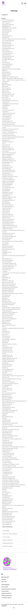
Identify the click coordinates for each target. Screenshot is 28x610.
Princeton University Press (10, 383)
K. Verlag (5, 243)
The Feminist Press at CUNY (10, 459)
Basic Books (6, 72)
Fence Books (6, 168)
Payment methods (7, 540)
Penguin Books (7, 355)
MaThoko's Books (8, 281)
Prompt (5, 387)
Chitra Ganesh (6, 118)
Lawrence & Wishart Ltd (9, 265)
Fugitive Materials (7, 183)
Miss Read (5, 296)
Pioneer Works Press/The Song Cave (13, 375)
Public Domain (7, 388)
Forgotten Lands (7, 178)
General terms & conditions (10, 534)
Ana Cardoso (6, 42)
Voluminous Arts (7, 499)
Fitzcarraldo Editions (8, 170)
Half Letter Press (7, 205)
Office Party (6, 336)
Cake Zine (5, 102)
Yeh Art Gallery (7, 522)
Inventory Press (7, 235)
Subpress (5, 440)
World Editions (7, 515)
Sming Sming (6, 420)
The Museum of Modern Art (10, 464)
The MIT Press (7, 462)
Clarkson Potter (7, 121)
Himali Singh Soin (7, 221)
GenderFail (6, 191)
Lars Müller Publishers (9, 263)
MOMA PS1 (6, 300)
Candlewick (6, 105)
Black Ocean (6, 88)
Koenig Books (6, 252)
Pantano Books (7, 350)
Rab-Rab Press (7, 394)
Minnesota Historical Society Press (12, 293)
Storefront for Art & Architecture (11, 439)
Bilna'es (5, 86)
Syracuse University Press (10, 448)
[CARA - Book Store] (4, 3)
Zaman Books (6, 524)
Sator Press (6, 405)
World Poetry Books (8, 516)
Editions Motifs (7, 157)
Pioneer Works (7, 374)
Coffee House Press (8, 124)
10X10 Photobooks (8, 20)
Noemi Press (6, 323)
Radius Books (6, 396)
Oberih (5, 334)
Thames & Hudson (8, 455)
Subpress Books (7, 442)
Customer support (8, 546)
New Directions (7, 315)
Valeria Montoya (7, 488)
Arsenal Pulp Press (8, 56)
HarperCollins (6, 208)
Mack (4, 276)
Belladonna (6, 75)
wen (4, 507)
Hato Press (6, 211)
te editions (5, 451)
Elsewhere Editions (8, 159)
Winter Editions (7, 513)
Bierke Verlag (6, 85)
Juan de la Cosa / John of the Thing (12, 241)
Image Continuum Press (9, 225)
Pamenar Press (7, 349)
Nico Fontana (6, 320)
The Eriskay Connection (9, 458)
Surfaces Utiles (7, 443)
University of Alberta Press (10, 480)
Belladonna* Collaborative (10, 77)
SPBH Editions (6, 432)
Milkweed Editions (7, 290)
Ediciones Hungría (8, 154)
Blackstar (5, 91)
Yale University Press (8, 521)
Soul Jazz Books (7, 431)
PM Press (5, 377)
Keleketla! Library (7, 246)
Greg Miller (6, 195)
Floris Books (6, 173)
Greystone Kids (7, 198)
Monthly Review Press (9, 303)
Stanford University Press (10, 436)
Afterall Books (6, 31)
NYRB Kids (5, 331)
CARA (4, 108)
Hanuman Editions (8, 206)
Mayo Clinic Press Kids (9, 284)
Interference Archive (8, 233)
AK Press (5, 32)
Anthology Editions (8, 48)
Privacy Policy (6, 537)
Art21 (4, 61)
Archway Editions (7, 53)
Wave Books (6, 504)
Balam (4, 70)
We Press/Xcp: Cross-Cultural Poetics (13, 505)
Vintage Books (7, 496)
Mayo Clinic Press (7, 282)
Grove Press (6, 203)
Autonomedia (6, 66)
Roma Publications (8, 402)
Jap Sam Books (7, 238)
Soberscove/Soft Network (10, 423)
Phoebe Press (6, 366)
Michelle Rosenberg (8, 289)
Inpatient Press (7, 228)
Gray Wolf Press (7, 194)
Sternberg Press (7, 437)
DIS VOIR (5, 151)
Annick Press (6, 47)
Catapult (5, 111)
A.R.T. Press (6, 23)
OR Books (5, 341)
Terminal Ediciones (8, 453)
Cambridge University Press (10, 104)
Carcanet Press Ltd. (8, 110)
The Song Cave (7, 469)
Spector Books (7, 434)
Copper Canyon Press (9, 135)
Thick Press (6, 470)
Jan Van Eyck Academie (9, 236)
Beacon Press (6, 74)
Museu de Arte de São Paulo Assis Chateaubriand (11, 310)
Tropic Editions (7, 473)
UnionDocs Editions (8, 478)
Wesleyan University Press (10, 511)
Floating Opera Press (8, 172)
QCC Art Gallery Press (8, 393)
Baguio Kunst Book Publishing (11, 69)
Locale (4, 271)
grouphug (5, 202)
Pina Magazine (7, 371)
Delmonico (6, 146)
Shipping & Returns (8, 543)
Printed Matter (7, 385)
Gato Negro (6, 189)
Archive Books (6, 51)
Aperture (5, 50)
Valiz (4, 489)
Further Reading (7, 184)
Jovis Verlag (6, 240)
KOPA (4, 254)
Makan (5, 279)
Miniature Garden (7, 292)
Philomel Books (7, 364)
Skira (4, 418)
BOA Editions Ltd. (7, 96)
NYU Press (6, 333)
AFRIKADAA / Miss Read (9, 28)
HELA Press (6, 217)
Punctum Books (7, 390)
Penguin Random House (9, 358)
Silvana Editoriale (7, 417)
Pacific (4, 345)
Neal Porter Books (8, 314)
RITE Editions (6, 399)
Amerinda (5, 37)
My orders (4, 581)
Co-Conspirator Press (9, 123)
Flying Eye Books (7, 175)
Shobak (5, 413)
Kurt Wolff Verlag (7, 260)
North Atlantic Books (8, 325)
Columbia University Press (10, 129)
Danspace (5, 140)
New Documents (7, 317)
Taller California (7, 450)
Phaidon (5, 363)
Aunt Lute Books (7, 64)
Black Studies (6, 89)
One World (6, 338)
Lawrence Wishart (7, 266)
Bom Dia (5, 97)
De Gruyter (6, 145)
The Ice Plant (6, 461)
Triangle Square (7, 472)
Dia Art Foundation (8, 149)
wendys (5, 510)
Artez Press (6, 62)
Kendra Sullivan (7, 247)
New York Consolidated (9, 319)
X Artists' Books (7, 519)
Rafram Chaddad (7, 398)
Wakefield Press (7, 500)
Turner (5, 475)
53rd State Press (7, 21)
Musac (4, 306)
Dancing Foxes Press (8, 138)
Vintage (5, 494)
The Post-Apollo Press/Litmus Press (12, 467)
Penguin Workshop (8, 360)
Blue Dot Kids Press (8, 94)
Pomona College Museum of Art (11, 379)
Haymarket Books (7, 216)
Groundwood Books (8, 200)
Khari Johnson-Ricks (8, 249)
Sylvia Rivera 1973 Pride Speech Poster (13, 447)
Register (3, 579)
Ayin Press (5, 67)
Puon (4, 391)
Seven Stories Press (8, 412)
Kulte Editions (6, 258)
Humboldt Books (7, 224)
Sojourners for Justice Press (10, 429)
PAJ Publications (7, 347)
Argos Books (6, 55)
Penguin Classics (7, 356)
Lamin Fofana (6, 262)
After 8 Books (6, 29)
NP (3, 326)
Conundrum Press (8, 134)
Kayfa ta (5, 244)
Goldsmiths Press (7, 192)
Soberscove (6, 421)
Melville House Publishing (10, 287)
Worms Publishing (8, 518)
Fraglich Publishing (8, 181)
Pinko (4, 372)
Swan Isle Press (7, 445)
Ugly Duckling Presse (8, 477)
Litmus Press (6, 270)
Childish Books (7, 115)
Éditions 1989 (6, 156)
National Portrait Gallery (9, 312)
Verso (4, 491)
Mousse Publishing (8, 304)
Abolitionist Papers (8, 25)
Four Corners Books (8, 179)
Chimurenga (6, 116)
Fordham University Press (10, 176)
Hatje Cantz (6, 209)
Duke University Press (9, 153)
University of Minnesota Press (11, 486)
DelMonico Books (7, 148)
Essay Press (6, 165)
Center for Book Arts (8, 113)
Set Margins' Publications (10, 410)
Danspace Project (7, 141)
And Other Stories (7, 45)
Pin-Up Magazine (7, 369)
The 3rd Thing (7, 456)
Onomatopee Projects (9, 339)
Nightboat (5, 322)
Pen (4, 353)
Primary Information (8, 382)
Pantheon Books (7, 352)
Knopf (4, 251)
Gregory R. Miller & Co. (9, 197)
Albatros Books (7, 36)
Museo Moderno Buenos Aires (11, 307)
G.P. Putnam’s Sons (8, 187)
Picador (5, 368)
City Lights (5, 119)
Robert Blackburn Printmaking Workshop (14, 401)
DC (3, 143)
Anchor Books (6, 43)
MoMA (4, 298)
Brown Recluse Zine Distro (10, 100)
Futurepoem (6, 186)
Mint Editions (6, 295)
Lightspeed (3, 605)
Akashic (5, 34)
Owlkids (5, 342)
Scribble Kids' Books (8, 407)
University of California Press (11, 481)
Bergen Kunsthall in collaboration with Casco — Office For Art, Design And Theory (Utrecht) (13, 80)
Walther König (7, 502)
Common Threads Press (9, 132)
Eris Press (5, 164)
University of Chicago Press (10, 483)
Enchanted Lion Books (9, 160)
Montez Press (6, 301)
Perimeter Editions (8, 361)
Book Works (6, 99)
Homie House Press (8, 222)
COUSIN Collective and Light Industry (13, 137)
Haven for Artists (7, 214)
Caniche (5, 107)
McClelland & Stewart (8, 285)
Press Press (6, 380)
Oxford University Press (9, 344)
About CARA (6, 531)
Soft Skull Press (7, 424)
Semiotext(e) (6, 409)
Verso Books (6, 492)
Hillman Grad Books (8, 219)
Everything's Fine (7, 167)
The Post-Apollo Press (9, 466)
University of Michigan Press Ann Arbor (13, 485)
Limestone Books (7, 268)
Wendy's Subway (7, 508)
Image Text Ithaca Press (9, 227)
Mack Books (6, 277)
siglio (4, 415)
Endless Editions (7, 162)
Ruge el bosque (7, 404)
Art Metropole (6, 58)
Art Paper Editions (8, 59)
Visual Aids (6, 497)
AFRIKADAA (6, 26)
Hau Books (6, 213)
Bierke (4, 83)
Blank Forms (6, 92)
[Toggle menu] (25, 3)
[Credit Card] (14, 608)
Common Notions (7, 130)
